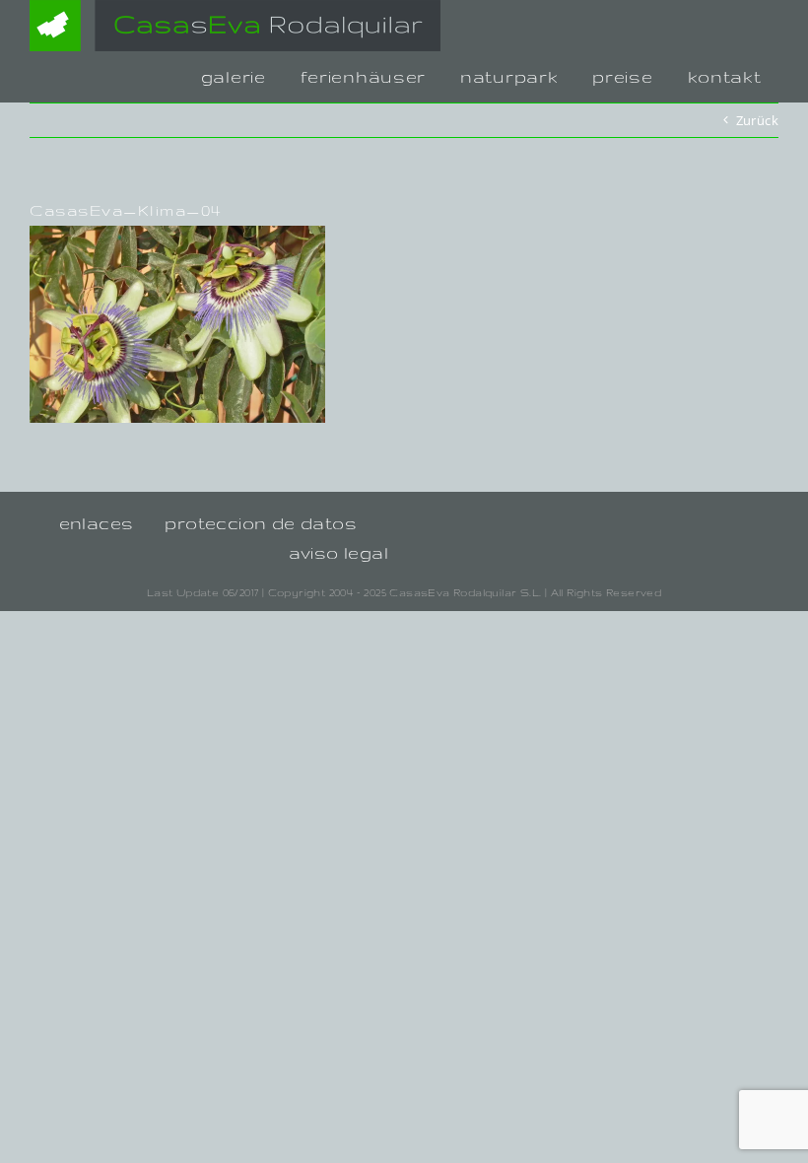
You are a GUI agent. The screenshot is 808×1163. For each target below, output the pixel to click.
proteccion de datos (261, 522)
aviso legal (338, 552)
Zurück (757, 120)
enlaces (96, 522)
